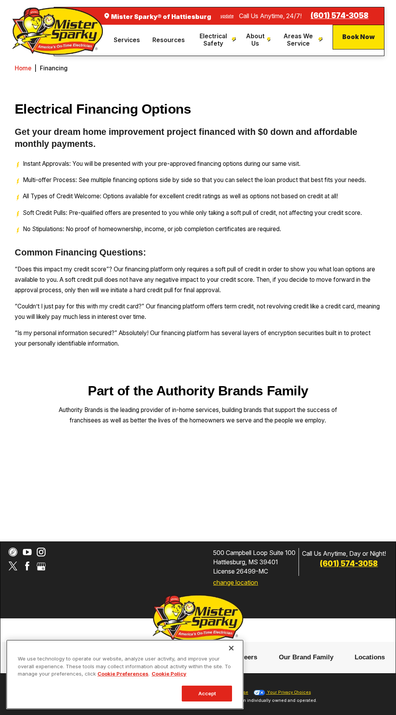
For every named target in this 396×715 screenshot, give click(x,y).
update (227, 16)
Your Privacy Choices (288, 692)
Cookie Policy (169, 674)
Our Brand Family (306, 657)
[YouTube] (27, 552)
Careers (245, 657)
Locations (370, 657)
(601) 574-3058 (340, 15)
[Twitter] (13, 566)
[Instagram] (41, 552)
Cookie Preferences (122, 674)
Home (23, 68)
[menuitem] (128, 40)
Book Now (358, 37)
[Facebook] (27, 566)
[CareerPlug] (13, 552)
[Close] (231, 648)
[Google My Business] (41, 566)
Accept (207, 693)
